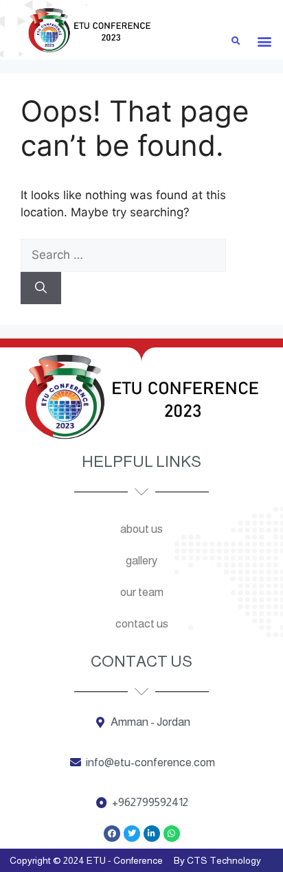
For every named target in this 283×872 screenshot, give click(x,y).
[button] (264, 41)
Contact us (141, 623)
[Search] (41, 288)
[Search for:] (123, 255)
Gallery (141, 560)
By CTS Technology (217, 860)
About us (141, 529)
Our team (141, 592)
